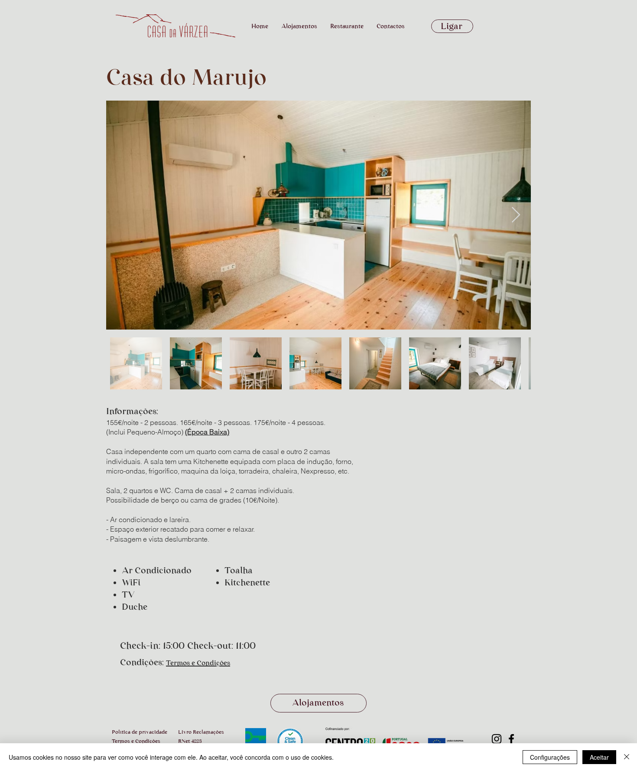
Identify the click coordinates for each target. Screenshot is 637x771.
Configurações (550, 757)
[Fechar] (626, 757)
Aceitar (599, 757)
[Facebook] (511, 738)
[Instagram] (496, 738)
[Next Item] (516, 215)
